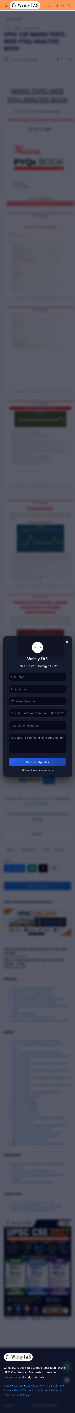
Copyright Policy (36, 1385)
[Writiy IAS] (25, 5)
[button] (6, 5)
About (7, 1385)
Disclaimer (55, 1385)
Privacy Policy (12, 1390)
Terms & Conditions (35, 1390)
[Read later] (56, 59)
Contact (18, 1385)
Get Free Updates (37, 762)
